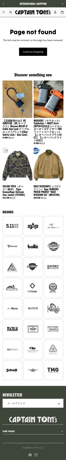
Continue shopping (33, 51)
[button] (62, 433)
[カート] (62, 12)
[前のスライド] (3, 3)
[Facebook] (30, 455)
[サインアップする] (58, 403)
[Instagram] (36, 455)
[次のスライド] (62, 3)
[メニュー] (3, 12)
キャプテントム (36, 447)
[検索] (10, 12)
